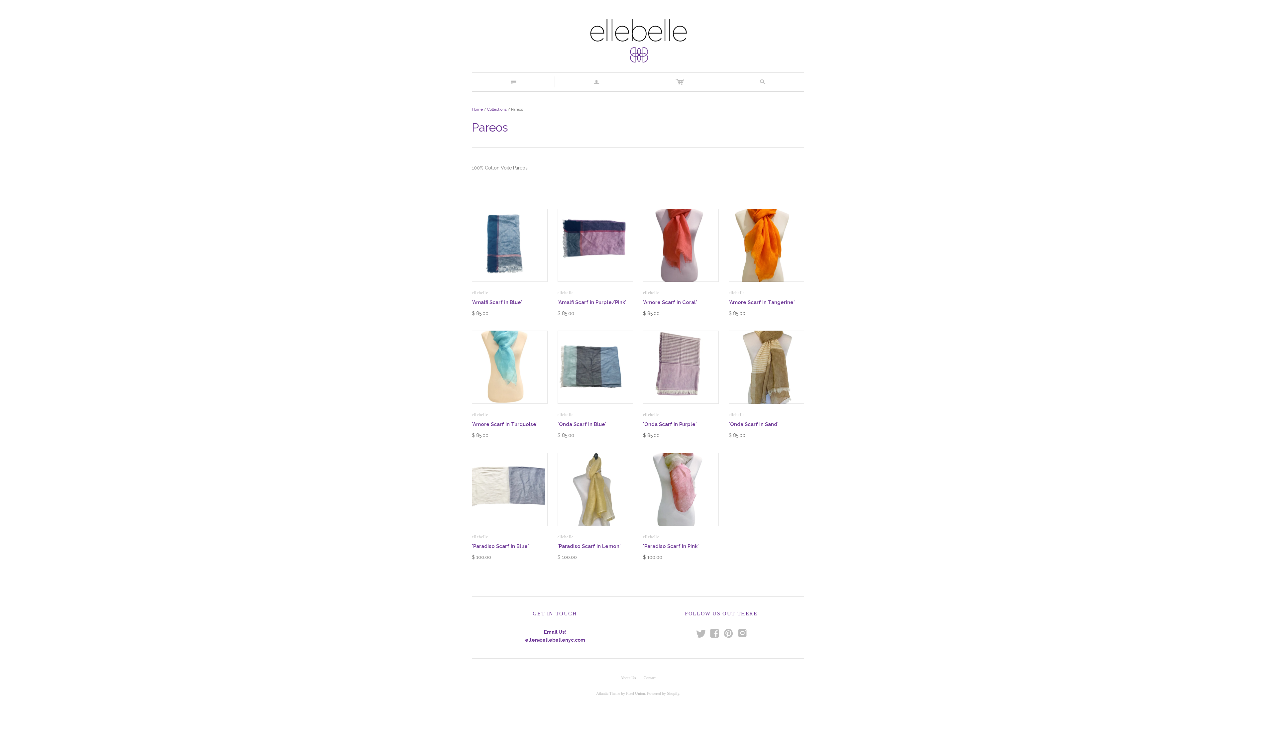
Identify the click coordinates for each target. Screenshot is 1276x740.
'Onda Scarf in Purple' (670, 424)
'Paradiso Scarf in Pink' (671, 546)
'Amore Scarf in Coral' (670, 302)
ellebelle (480, 292)
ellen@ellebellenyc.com (555, 640)
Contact (650, 678)
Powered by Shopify (663, 693)
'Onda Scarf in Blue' (582, 424)
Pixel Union (635, 693)
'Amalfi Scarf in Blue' (497, 302)
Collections (497, 109)
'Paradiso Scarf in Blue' (500, 546)
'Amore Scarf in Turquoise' (505, 424)
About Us (628, 678)
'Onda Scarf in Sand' (754, 424)
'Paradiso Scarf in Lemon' (589, 546)
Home (477, 109)
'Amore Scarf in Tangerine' (762, 302)
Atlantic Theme (608, 693)
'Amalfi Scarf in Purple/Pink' (592, 302)
